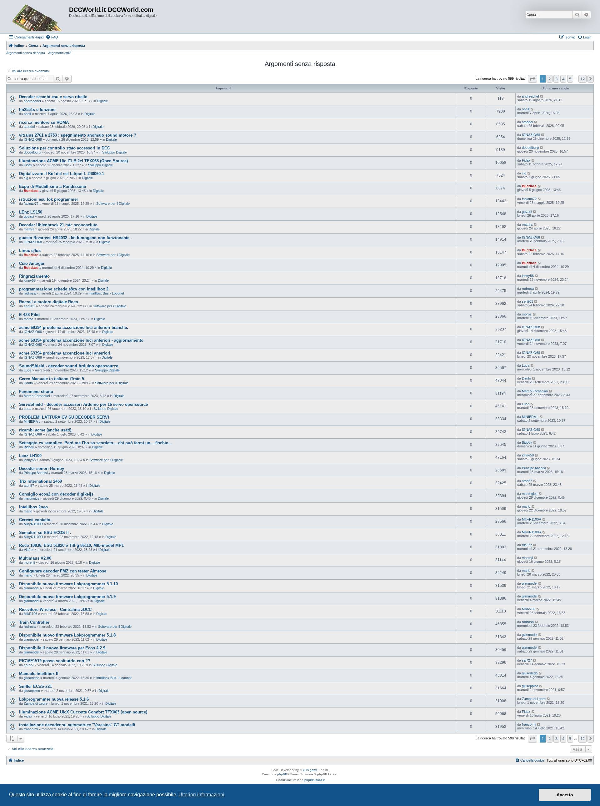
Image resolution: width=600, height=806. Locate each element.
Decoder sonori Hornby (41, 468)
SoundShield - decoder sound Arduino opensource (68, 366)
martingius (31, 498)
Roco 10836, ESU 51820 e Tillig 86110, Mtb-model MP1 (71, 545)
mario (28, 511)
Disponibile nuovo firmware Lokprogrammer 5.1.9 (67, 596)
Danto (28, 383)
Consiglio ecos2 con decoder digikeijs (56, 494)
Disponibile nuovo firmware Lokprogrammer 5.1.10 (68, 584)
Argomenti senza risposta (25, 53)
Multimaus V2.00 (35, 558)
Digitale (102, 101)
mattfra (29, 229)
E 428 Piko (29, 314)
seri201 (29, 306)
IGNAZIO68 (33, 139)
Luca (27, 370)
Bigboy (29, 447)
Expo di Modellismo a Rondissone (52, 186)
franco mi (31, 729)
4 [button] (563, 79)
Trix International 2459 (40, 481)
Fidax (28, 165)
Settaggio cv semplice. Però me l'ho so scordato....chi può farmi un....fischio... (95, 443)
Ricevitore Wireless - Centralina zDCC (55, 609)
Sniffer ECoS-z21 (35, 686)
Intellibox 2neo (33, 507)
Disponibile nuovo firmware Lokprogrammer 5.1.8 (67, 635)
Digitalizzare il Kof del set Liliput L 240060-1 (61, 173)
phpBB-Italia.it (314, 780)
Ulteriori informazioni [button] (201, 794)
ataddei (29, 126)
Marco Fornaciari (37, 396)
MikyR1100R (33, 524)
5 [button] (570, 79)
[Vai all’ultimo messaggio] (542, 96)
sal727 (29, 665)
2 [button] (549, 79)
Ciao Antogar (31, 263)
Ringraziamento (34, 276)
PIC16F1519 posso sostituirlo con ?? (54, 660)
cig (26, 178)
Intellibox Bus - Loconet (106, 293)
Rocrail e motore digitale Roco (48, 302)
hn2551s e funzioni (37, 109)
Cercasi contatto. (35, 519)
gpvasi (29, 216)
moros (28, 319)
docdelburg (32, 152)
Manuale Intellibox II (38, 673)
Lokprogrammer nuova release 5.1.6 (54, 699)
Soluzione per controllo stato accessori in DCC (64, 148)
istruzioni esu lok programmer (48, 199)
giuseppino (32, 691)
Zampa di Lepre (36, 703)
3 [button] (556, 79)
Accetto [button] (565, 794)
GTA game (310, 770)
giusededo (31, 678)
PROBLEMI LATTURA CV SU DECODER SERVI (64, 417)
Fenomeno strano (36, 391)
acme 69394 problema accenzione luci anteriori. (65, 353)
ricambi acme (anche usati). (45, 430)
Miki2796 (30, 614)
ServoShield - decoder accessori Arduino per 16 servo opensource (83, 404)
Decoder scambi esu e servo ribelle (53, 96)
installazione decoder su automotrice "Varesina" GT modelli (77, 725)
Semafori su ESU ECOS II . (45, 532)
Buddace (31, 191)
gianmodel (31, 588)
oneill (27, 114)
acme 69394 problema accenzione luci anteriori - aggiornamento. (82, 340)
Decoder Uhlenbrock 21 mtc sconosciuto (58, 225)
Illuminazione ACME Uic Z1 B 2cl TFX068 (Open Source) (73, 161)
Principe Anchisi (36, 473)
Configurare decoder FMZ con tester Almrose (62, 571)
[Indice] (38, 17)
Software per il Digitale (113, 203)
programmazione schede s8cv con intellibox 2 (63, 289)
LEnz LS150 (30, 212)
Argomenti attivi (59, 53)
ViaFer (29, 550)
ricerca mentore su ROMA (44, 122)
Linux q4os (30, 250)
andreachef (32, 101)
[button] (532, 79)
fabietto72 (31, 203)
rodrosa (30, 293)
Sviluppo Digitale (114, 152)
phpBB (282, 774)
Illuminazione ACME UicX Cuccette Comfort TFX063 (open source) (83, 712)
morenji (29, 562)
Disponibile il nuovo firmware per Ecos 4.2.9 (62, 648)
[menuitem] (52, 37)
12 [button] (582, 79)
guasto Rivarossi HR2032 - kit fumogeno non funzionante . (75, 237)
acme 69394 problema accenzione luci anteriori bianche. (73, 327)
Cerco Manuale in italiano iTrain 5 (51, 378)
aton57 (29, 485)
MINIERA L (32, 421)
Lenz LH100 (30, 455)
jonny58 (30, 280)
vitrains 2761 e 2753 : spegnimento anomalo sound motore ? (77, 135)
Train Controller (34, 622)
